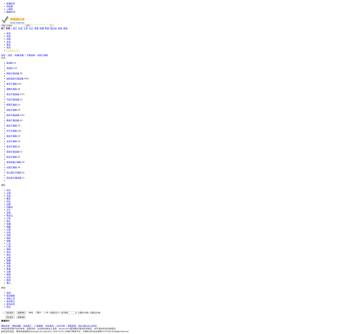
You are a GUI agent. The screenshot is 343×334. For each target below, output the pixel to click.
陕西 (8, 263)
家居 (60, 28)
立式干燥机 (11, 141)
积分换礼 (50, 326)
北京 (8, 190)
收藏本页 (10, 3)
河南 (8, 235)
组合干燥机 (11, 125)
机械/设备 (19, 55)
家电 (65, 28)
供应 (10, 55)
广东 (8, 243)
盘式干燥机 (11, 146)
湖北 (8, 238)
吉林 (8, 212)
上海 (8, 193)
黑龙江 (9, 215)
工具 (26, 28)
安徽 (8, 224)
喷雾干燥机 (11, 104)
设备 (36, 28)
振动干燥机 (11, 136)
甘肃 (8, 266)
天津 (8, 196)
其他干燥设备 (12, 151)
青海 (8, 269)
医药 (47, 28)
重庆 (8, 198)
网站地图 (16, 326)
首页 (3, 55)
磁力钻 (53, 28)
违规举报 (71, 326)
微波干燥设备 (12, 120)
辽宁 (8, 210)
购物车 (9, 12)
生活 (20, 28)
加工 (15, 28)
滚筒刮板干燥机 (13, 162)
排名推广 (27, 326)
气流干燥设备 (12, 99)
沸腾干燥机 (11, 89)
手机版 (9, 6)
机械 (42, 28)
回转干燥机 (43, 55)
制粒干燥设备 (12, 73)
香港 (8, 280)
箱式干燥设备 (12, 115)
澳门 (8, 283)
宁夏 (8, 271)
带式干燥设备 (12, 94)
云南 (8, 257)
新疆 (8, 274)
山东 (8, 232)
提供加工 (10, 301)
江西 (8, 229)
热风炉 (9, 68)
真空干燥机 (11, 84)
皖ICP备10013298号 (88, 326)
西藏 (8, 260)
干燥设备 (30, 55)
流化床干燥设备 (13, 178)
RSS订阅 (61, 326)
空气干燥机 (11, 131)
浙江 (8, 221)
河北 (8, 201)
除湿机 (9, 63)
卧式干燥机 (11, 157)
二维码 (9, 9)
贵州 (8, 255)
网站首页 (5, 326)
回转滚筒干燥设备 (15, 78)
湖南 (8, 240)
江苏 (8, 218)
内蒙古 (9, 207)
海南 (8, 249)
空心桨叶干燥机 (13, 172)
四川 (8, 252)
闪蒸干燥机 (11, 167)
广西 (8, 246)
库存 (8, 307)
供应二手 (10, 298)
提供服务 (10, 295)
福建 (8, 226)
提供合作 (10, 304)
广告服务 (38, 326)
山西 (8, 204)
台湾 (8, 277)
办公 (31, 28)
